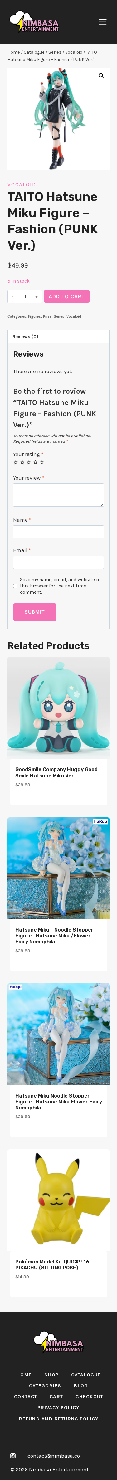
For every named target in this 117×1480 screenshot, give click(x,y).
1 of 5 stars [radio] (15, 462)
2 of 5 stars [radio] (22, 462)
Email (22, 550)
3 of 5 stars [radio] (29, 462)
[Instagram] (12, 1456)
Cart (56, 1397)
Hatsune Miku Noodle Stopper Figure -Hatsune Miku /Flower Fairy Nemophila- (54, 936)
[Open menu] (105, 21)
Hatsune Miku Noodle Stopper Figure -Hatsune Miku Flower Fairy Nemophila (58, 1102)
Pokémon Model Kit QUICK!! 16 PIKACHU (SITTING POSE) (52, 1265)
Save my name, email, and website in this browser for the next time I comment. (60, 586)
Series (59, 316)
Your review (28, 478)
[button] (101, 75)
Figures (34, 316)
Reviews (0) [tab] (25, 336)
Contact (25, 1397)
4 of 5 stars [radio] (35, 462)
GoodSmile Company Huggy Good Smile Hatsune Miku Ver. (56, 772)
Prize (47, 316)
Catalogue (86, 1375)
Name (22, 520)
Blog (81, 1386)
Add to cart (67, 296)
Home (24, 1375)
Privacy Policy (58, 1407)
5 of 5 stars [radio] (42, 462)
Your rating (28, 454)
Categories (45, 1386)
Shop (51, 1375)
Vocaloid (21, 184)
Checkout (89, 1397)
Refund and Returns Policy (59, 1419)
